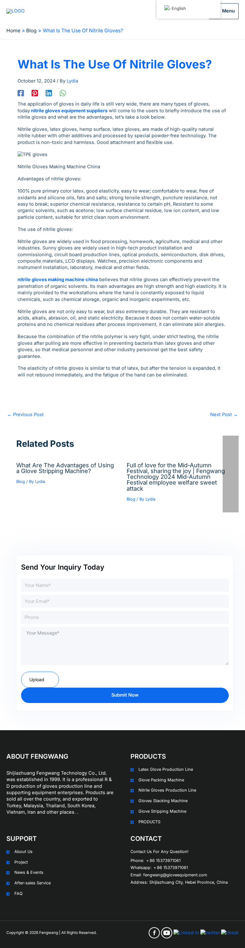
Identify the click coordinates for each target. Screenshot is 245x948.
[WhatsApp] (63, 93)
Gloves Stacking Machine (163, 800)
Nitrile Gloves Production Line (167, 790)
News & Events (28, 872)
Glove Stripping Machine (162, 811)
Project (21, 862)
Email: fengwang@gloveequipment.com (168, 875)
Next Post (224, 414)
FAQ (18, 893)
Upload (36, 679)
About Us (23, 851)
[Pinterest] (35, 93)
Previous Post (25, 414)
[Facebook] (21, 93)
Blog (20, 481)
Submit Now (124, 695)
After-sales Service (32, 883)
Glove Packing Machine (161, 780)
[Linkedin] (49, 93)
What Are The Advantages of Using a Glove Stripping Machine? (65, 468)
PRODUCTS (149, 821)
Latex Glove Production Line (165, 769)
